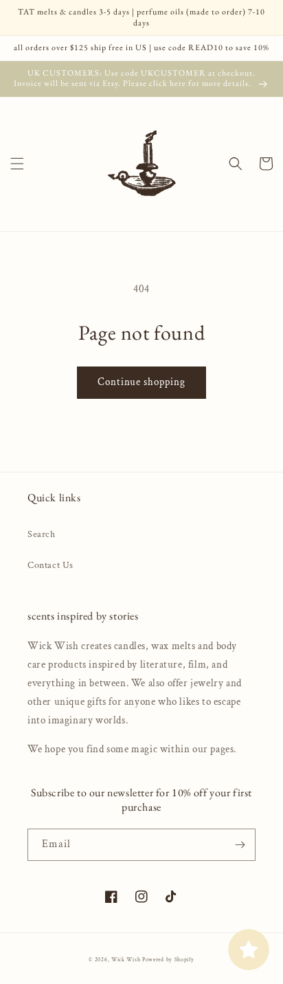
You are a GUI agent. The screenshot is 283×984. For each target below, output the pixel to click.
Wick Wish (125, 959)
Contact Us (50, 565)
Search (41, 534)
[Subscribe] (240, 845)
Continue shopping (141, 382)
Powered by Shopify (168, 959)
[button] (17, 164)
